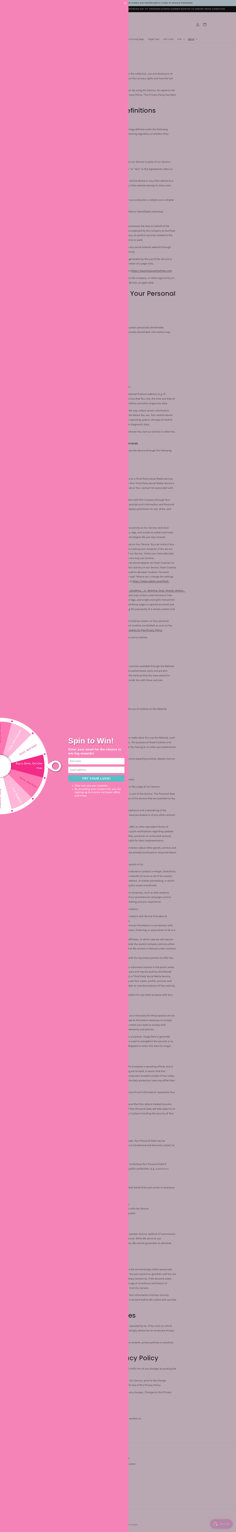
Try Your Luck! (96, 778)
